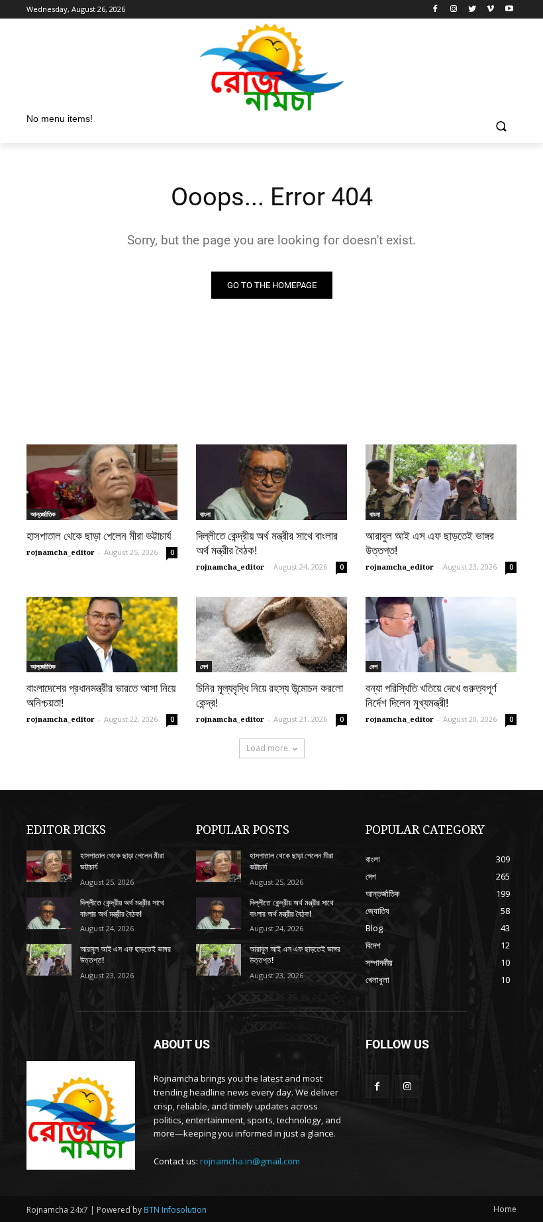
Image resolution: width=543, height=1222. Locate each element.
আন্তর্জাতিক (43, 514)
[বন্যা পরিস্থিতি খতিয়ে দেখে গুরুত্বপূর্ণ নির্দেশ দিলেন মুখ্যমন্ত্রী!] (441, 634)
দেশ (204, 666)
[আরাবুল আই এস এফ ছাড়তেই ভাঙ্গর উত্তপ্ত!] (441, 482)
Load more (267, 748)
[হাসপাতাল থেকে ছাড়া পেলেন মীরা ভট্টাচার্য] (101, 482)
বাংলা (205, 514)
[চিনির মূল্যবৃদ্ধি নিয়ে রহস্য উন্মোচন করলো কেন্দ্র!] (271, 634)
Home (505, 1209)
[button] (501, 127)
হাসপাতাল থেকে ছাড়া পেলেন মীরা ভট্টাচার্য (98, 535)
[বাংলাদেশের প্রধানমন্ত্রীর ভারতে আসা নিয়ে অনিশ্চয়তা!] (101, 634)
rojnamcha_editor (60, 552)
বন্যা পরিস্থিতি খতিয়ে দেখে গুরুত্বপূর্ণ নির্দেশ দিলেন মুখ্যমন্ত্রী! (431, 695)
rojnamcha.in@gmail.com (250, 1161)
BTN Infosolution (175, 1209)
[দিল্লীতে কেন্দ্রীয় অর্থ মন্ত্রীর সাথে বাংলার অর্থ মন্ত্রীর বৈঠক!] (271, 482)
